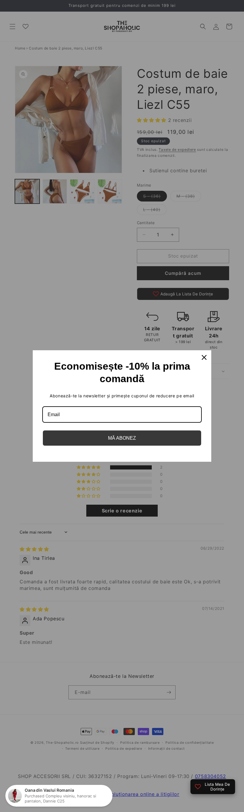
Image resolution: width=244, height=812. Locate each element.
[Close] (204, 357)
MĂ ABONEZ (122, 438)
